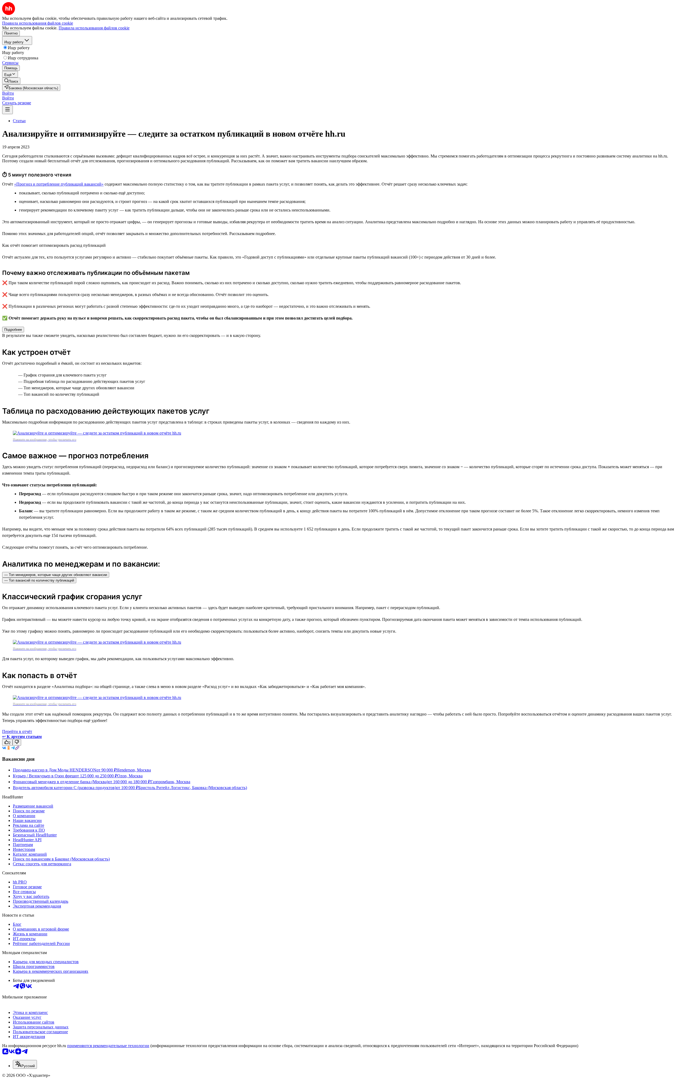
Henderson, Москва (133, 770)
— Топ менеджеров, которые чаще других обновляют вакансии (55, 575)
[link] (11, 81)
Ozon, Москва (130, 776)
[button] (8, 93)
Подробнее (13, 330)
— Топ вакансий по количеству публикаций (39, 580)
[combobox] (25, 1064)
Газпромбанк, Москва (170, 781)
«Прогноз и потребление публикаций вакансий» (59, 184)
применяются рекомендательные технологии (108, 1045)
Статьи (19, 120)
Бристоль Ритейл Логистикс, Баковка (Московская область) (192, 787)
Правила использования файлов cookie (94, 28)
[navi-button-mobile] (7, 109)
